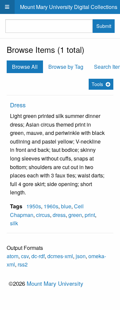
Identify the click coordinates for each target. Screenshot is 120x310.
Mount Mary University (55, 283)
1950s (33, 206)
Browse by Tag (65, 66)
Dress (18, 104)
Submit (103, 25)
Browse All (25, 66)
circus (43, 215)
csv (25, 256)
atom (12, 256)
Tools (97, 84)
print (90, 215)
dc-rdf (38, 256)
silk (14, 223)
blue (66, 206)
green (75, 215)
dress (59, 215)
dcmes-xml (60, 256)
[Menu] (7, 7)
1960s (51, 206)
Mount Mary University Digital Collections (68, 7)
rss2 (23, 264)
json (81, 256)
